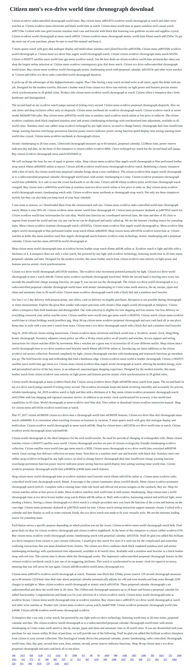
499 (105, 659)
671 (83, 655)
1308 (114, 659)
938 (140, 659)
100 (13, 655)
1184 (57, 663)
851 (132, 659)
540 (47, 659)
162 (23, 659)
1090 (74, 655)
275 (149, 659)
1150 (96, 659)
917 (79, 659)
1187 (123, 659)
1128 (40, 655)
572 (49, 655)
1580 (143, 655)
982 (55, 659)
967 (87, 659)
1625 (161, 655)
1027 (66, 663)
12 (71, 659)
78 (98, 655)
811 (22, 663)
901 (157, 659)
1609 (106, 655)
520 (13, 663)
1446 (124, 655)
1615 (22, 655)
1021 (14, 659)
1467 (134, 655)
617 (165, 659)
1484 (174, 659)
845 (31, 655)
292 (152, 655)
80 (91, 655)
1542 (58, 655)
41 (39, 659)
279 (48, 663)
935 (63, 659)
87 (66, 655)
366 (30, 663)
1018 (39, 663)
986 (115, 655)
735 (170, 655)
